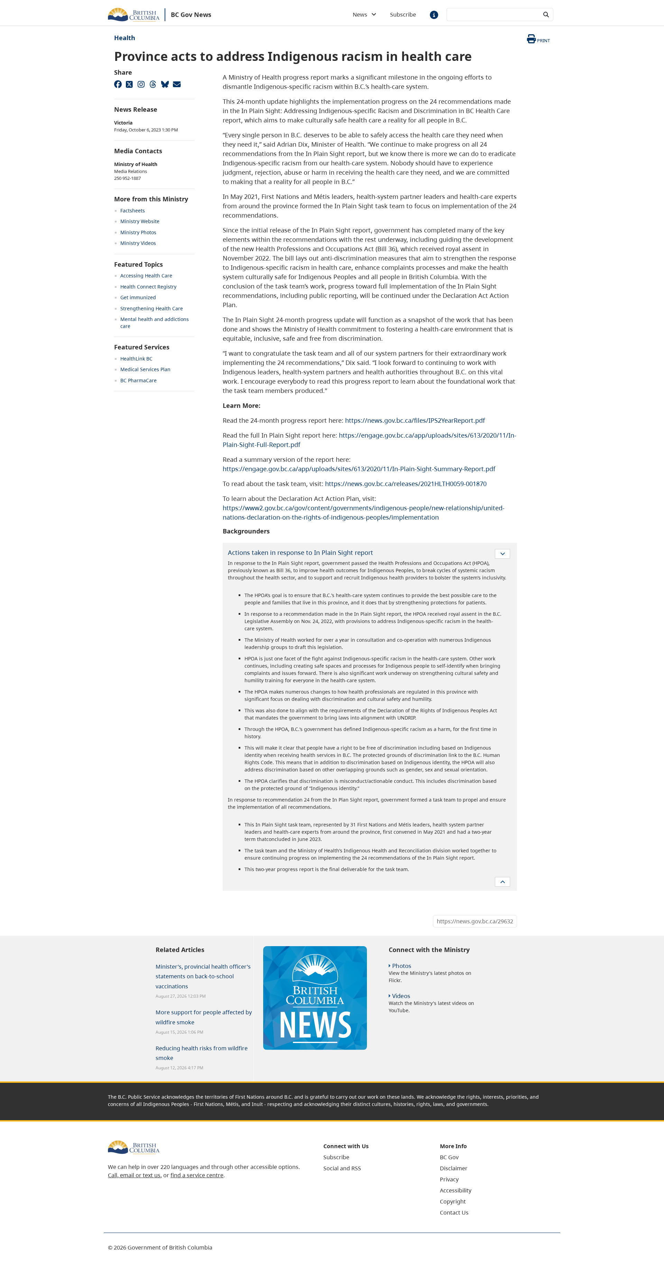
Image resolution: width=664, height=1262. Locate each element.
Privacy (449, 1179)
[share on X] (129, 84)
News (362, 14)
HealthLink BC (136, 358)
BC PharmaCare (138, 380)
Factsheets (132, 210)
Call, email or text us (134, 1175)
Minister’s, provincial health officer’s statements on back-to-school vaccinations (203, 976)
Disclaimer (454, 1168)
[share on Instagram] (141, 84)
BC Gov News (191, 14)
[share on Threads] (152, 84)
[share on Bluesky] (164, 84)
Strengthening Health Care (151, 308)
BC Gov (449, 1157)
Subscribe (403, 14)
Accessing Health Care (146, 275)
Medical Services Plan (145, 369)
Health (124, 38)
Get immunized (138, 297)
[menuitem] (373, 1157)
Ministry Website (139, 221)
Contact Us (454, 1212)
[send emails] (176, 84)
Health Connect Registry (148, 286)
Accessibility (455, 1190)
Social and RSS (342, 1168)
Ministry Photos (138, 232)
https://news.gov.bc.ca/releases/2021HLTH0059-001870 (406, 483)
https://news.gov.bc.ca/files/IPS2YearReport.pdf (415, 420)
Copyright (453, 1201)
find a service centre (196, 1175)
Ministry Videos (138, 243)
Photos (401, 966)
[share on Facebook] (117, 84)
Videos (401, 996)
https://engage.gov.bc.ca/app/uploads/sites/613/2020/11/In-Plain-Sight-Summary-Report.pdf (359, 469)
